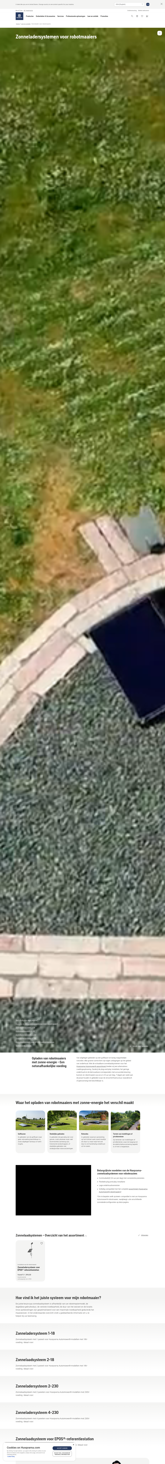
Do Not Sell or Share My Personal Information (62, 1453)
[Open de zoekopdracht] (132, 16)
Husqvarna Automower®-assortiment (91, 1066)
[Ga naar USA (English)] (147, 4)
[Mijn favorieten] (142, 16)
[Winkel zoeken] (137, 16)
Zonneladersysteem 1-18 (25, 1028)
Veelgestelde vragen (23, 1046)
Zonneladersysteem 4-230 (26, 1038)
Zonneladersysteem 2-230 (26, 1035)
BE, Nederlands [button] (28, 10)
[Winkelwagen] (147, 16)
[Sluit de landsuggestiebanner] (161, 3)
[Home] (19, 16)
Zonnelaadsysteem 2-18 (25, 1031)
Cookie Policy (11, 1456)
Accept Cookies (62, 1448)
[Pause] (159, 33)
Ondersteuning (132, 10)
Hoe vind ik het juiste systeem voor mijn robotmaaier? (37, 1024)
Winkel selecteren (143, 10)
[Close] (73, 1444)
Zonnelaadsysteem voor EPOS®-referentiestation (35, 1042)
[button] (30, 16)
